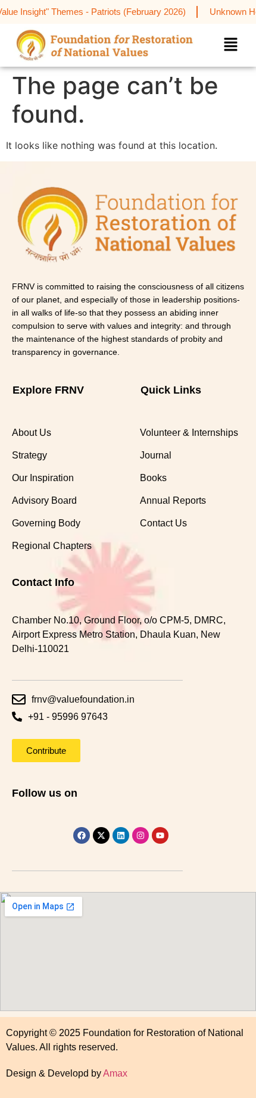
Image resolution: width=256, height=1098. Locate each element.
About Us (31, 433)
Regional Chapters (52, 546)
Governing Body (46, 523)
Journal (155, 455)
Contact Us (163, 523)
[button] (230, 45)
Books (153, 478)
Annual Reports (173, 500)
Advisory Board (44, 500)
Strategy (29, 455)
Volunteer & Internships (189, 433)
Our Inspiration (43, 478)
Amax (115, 1073)
